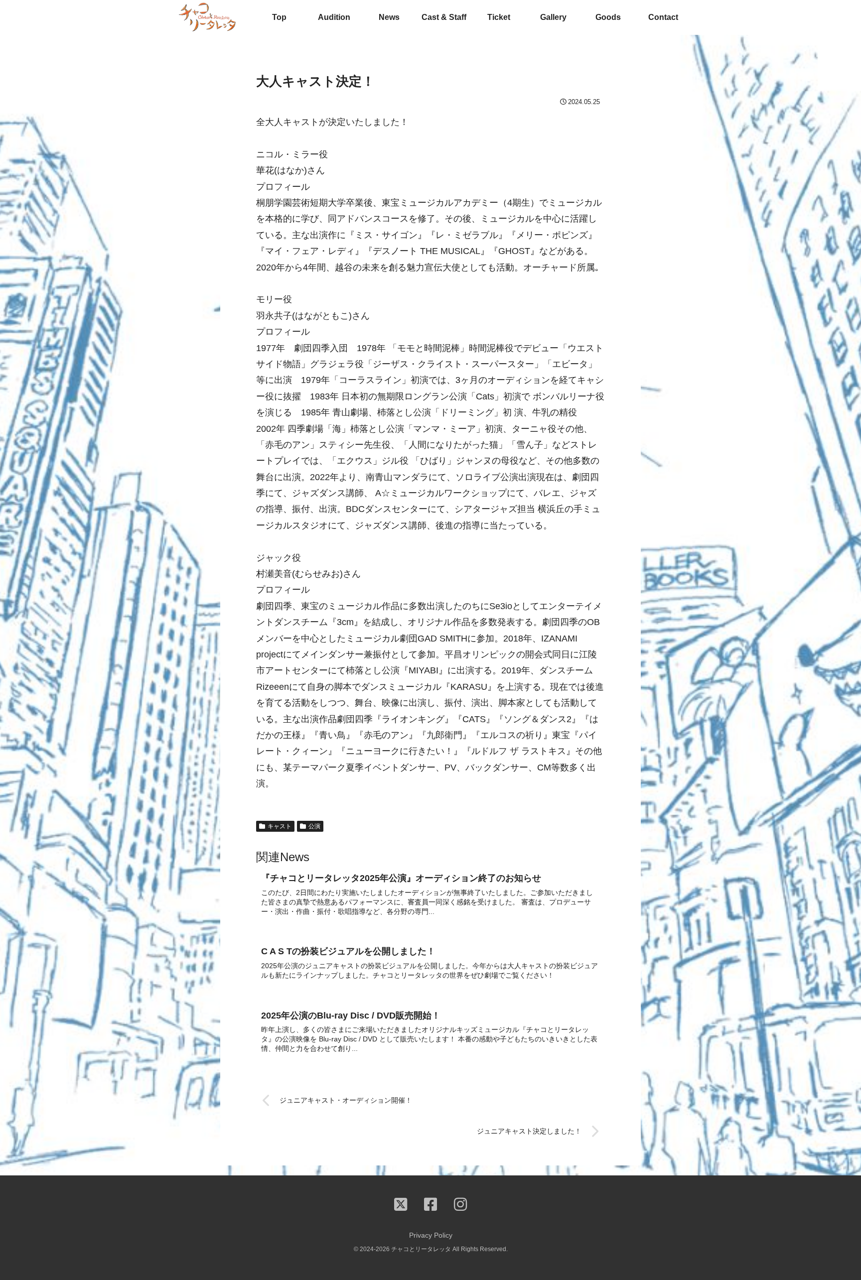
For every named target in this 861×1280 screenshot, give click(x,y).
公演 (314, 826)
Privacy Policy (430, 1235)
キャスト (279, 826)
